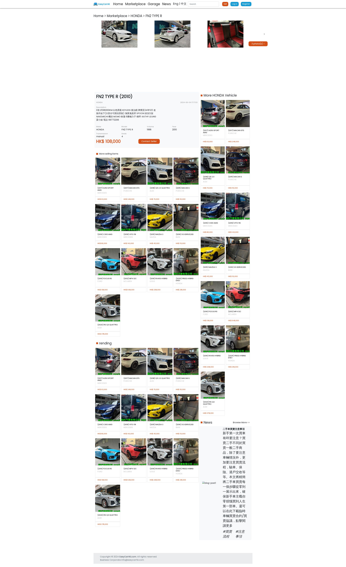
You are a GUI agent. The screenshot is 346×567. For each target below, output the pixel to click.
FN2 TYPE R (154, 16)
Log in (234, 4)
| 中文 (183, 4)
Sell (225, 4)
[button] (119, 34)
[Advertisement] (173, 70)
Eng (176, 4)
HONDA (137, 16)
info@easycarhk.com (132, 559)
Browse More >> (241, 422)
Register (246, 4)
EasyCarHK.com (127, 556)
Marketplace (117, 16)
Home (99, 16)
